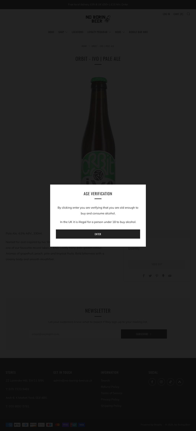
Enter (98, 234)
